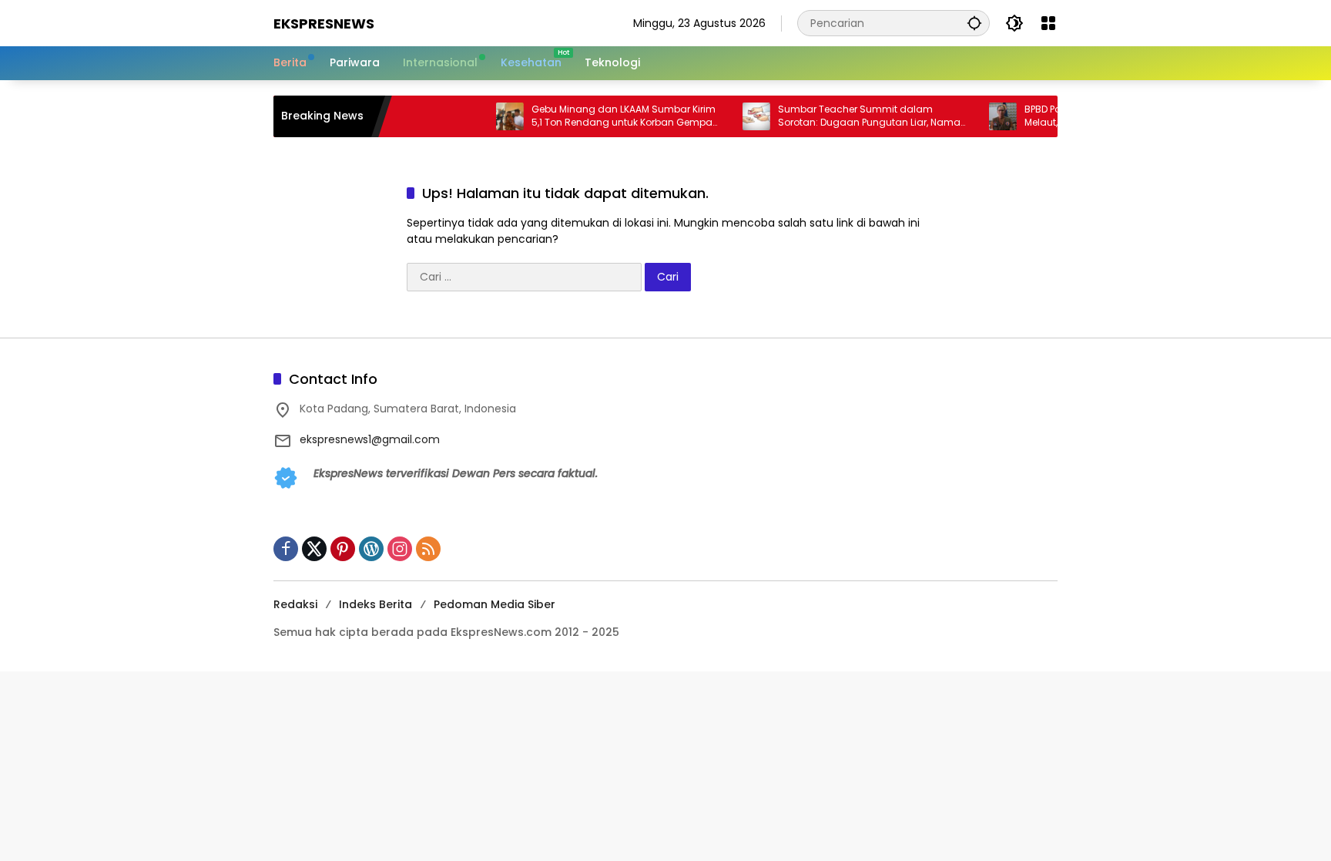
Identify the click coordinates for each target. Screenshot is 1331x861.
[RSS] (428, 548)
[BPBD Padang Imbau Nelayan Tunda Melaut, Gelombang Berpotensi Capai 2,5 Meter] (986, 116)
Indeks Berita (375, 604)
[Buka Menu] (1048, 23)
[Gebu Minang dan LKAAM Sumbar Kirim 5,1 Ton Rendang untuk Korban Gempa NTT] (493, 116)
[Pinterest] (342, 548)
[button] (974, 22)
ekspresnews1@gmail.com (370, 439)
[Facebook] (285, 548)
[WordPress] (371, 548)
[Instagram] (399, 548)
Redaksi (295, 604)
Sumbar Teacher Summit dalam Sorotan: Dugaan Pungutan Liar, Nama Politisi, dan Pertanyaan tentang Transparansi (852, 116)
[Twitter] (314, 548)
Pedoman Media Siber (494, 604)
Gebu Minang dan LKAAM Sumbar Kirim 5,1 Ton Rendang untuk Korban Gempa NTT (607, 116)
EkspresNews (323, 23)
